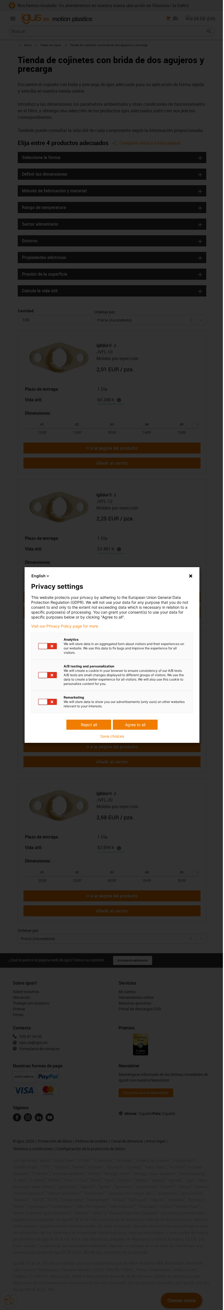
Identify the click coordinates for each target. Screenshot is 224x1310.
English (38, 575)
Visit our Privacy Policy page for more (64, 626)
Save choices (112, 736)
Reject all (89, 724)
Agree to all (135, 724)
